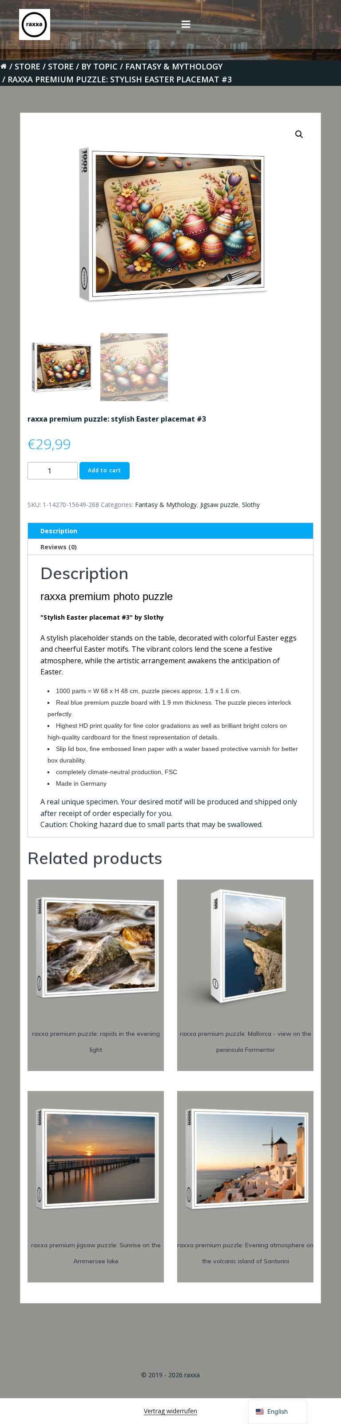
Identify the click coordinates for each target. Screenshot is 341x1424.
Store (27, 66)
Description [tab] (58, 531)
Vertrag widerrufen (170, 1411)
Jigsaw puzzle (219, 504)
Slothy (251, 504)
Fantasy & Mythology (173, 66)
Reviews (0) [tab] (58, 547)
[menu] (186, 24)
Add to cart (104, 470)
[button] (299, 134)
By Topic (99, 66)
